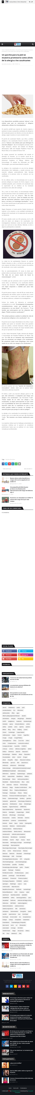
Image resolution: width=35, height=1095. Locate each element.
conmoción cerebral (23, 743)
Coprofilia (16, 746)
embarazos (13, 765)
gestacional (13, 801)
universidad (6, 928)
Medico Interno (18, 831)
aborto (4, 707)
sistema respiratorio (8, 908)
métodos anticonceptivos (18, 834)
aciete (18, 707)
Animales (5, 724)
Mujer (17, 840)
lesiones (5, 823)
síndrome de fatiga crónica (24, 900)
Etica (23, 782)
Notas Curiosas (17, 851)
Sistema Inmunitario (8, 906)
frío (30, 795)
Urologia (13, 928)
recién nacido (6, 886)
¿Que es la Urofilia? (16, 1063)
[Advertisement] (17, 22)
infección (5, 815)
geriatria (29, 798)
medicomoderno (7, 64)
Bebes (4, 729)
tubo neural (6, 925)
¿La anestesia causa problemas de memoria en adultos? (20, 686)
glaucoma (5, 804)
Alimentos (28, 718)
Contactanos (23, 1088)
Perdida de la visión (8, 873)
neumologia (6, 845)
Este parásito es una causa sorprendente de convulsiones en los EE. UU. (21, 694)
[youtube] (9, 658)
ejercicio (13, 762)
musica (23, 840)
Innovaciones (6, 817)
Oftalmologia (6, 856)
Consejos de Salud (7, 746)
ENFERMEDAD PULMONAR (9, 771)
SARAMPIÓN (6, 897)
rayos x (20, 884)
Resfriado (18, 889)
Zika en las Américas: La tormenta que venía (21, 1051)
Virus (8, 933)
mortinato (5, 840)
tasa (19, 914)
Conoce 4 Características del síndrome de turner (21, 1079)
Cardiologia (12, 732)
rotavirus (21, 892)
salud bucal (6, 895)
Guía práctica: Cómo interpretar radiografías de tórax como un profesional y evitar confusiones (20, 1008)
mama (21, 823)
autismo (28, 727)
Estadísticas (20, 776)
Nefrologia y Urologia (16, 842)
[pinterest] (9, 654)
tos (20, 917)
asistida (10, 727)
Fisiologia (5, 793)
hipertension (18, 809)
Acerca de (15, 1088)
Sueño (29, 911)
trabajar (5, 919)
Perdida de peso (19, 873)
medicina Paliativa (7, 831)
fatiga (11, 787)
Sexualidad (5, 900)
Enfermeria (5, 773)
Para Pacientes (6, 864)
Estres (13, 779)
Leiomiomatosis (22, 820)
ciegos (13, 735)
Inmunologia (21, 815)
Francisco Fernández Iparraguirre (18, 795)
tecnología (5, 917)
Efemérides (5, 762)
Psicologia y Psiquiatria (8, 881)
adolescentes (6, 713)
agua (18, 713)
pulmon (26, 881)
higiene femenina (13, 806)
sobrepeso (5, 911)
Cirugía (10, 738)
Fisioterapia (13, 793)
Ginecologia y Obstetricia (24, 801)
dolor (13, 757)
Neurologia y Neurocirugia (9, 848)
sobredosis (22, 908)
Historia (5, 812)
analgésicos (11, 721)
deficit (29, 749)
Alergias (13, 718)
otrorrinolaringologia (21, 862)
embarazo (5, 765)
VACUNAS (20, 928)
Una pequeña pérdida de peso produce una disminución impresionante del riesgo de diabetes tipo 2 (21, 489)
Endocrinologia (6, 768)
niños (4, 851)
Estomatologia (6, 779)
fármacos (5, 787)
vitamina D (14, 933)
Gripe (20, 804)
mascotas (5, 826)
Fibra (11, 790)
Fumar (4, 798)
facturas (16, 784)
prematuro (5, 878)
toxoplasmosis (27, 917)
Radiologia (13, 884)
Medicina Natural (17, 829)
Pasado (27, 867)
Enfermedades (21, 771)
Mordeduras (14, 837)
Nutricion (5, 853)
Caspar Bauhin (20, 732)
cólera (27, 740)
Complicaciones (12, 743)
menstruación (6, 834)
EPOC (4, 776)
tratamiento (26, 919)
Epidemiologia (21, 773)
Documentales (6, 757)
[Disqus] (17, 576)
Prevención (13, 878)
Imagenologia (20, 812)
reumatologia (27, 889)
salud (27, 892)
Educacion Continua (25, 760)
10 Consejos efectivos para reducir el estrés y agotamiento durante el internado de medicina (21, 999)
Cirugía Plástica (18, 738)
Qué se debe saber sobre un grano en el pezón (21, 1071)
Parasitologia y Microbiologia (10, 867)
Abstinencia (11, 707)
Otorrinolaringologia (8, 862)
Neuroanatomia (15, 845)
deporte (18, 751)
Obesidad (19, 853)
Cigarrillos (26, 735)
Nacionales (5, 842)
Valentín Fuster (6, 930)
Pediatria (17, 870)
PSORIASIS (19, 881)
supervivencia (12, 914)
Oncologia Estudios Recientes (10, 859)
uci (16, 925)
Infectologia (13, 815)
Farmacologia (23, 784)
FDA (30, 787)
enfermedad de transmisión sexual (21, 768)
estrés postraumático (23, 779)
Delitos (4, 751)
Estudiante (5, 782)
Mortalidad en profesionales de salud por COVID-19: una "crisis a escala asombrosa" (21, 955)
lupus (16, 823)
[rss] (25, 658)
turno (12, 925)
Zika (20, 933)
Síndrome (12, 900)
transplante (18, 919)
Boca (14, 729)
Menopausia (27, 831)
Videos (27, 930)
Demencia (11, 751)
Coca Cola (21, 740)
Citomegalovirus (7, 740)
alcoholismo (6, 718)
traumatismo (6, 922)
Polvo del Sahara (21, 875)
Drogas (25, 757)
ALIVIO (4, 721)
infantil (27, 812)
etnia (27, 782)
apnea (11, 724)
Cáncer (4, 732)
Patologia (10, 870)
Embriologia (21, 765)
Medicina (12, 826)
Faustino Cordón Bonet (21, 787)
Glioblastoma (13, 804)
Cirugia (4, 738)
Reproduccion (15, 886)
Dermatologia (6, 754)
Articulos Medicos (19, 724)
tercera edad (13, 917)
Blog (9, 729)
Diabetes (14, 754)
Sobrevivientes (14, 911)
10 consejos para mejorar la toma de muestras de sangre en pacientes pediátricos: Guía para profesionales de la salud (21, 1017)
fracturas (5, 795)
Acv (14, 710)
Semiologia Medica (21, 897)
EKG (18, 762)
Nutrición (12, 853)
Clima (14, 740)
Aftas (13, 713)
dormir (19, 757)
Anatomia (19, 721)
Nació (28, 840)
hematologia (27, 804)
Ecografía (10, 760)
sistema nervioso (19, 906)
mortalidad (22, 837)
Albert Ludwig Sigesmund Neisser (11, 716)
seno (29, 897)
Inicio (3, 50)
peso (27, 873)
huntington (11, 812)
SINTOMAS (13, 903)
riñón (16, 892)
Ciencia (19, 735)
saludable (24, 895)
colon (4, 743)
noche (9, 851)
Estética (27, 776)
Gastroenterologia (13, 798)
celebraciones (6, 735)
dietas (20, 754)
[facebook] (9, 650)
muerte (12, 840)
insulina (14, 817)
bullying (20, 729)
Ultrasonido (23, 925)
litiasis (10, 823)
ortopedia (26, 859)
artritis (28, 724)
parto (21, 867)
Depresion (25, 751)
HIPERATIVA (23, 806)
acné (23, 707)
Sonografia (23, 911)
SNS (16, 908)
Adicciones (20, 710)
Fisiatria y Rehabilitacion (21, 790)
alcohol (24, 716)
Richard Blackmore (7, 892)
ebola (4, 760)
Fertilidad (5, 790)
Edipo (16, 760)
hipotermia (27, 809)
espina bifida (11, 776)
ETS (3, 784)
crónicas (5, 749)
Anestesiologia (27, 721)
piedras (5, 875)
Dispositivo (27, 754)
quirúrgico (5, 884)
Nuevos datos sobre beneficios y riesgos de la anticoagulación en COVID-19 (20, 479)
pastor (4, 870)
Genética (22, 798)
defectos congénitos (20, 749)
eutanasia (9, 784)
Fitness (20, 793)
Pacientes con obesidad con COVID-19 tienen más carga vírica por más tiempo (21, 499)
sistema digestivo (22, 903)
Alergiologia (21, 718)
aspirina (21, 727)
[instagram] (25, 654)
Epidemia (12, 773)
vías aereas (20, 930)
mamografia (28, 823)
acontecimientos (7, 710)
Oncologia (19, 856)
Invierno (27, 817)
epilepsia (29, 773)
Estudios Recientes (10, 50)
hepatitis (5, 806)
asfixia (4, 727)
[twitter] (25, 650)
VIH (3, 933)
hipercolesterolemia (8, 809)
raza (25, 884)
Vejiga (13, 930)
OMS (13, 856)
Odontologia (27, 853)
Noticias (25, 851)
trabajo (11, 919)
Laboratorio (6, 820)
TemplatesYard (15, 1091)
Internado (20, 817)
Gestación (5, 801)
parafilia (14, 864)
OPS (21, 859)
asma (15, 727)
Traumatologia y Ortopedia (18, 922)
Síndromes (5, 903)
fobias (25, 793)
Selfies (12, 897)
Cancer (25, 729)
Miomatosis (6, 837)
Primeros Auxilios (22, 878)
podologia (11, 875)
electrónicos (24, 762)
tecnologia (25, 914)
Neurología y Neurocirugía (25, 848)
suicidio (5, 914)
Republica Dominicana (8, 889)
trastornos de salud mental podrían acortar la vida (21, 678)
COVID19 (24, 746)
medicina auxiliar (21, 826)
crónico (11, 749)
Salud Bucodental (15, 895)
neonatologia (27, 842)
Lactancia (13, 820)
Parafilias (21, 864)
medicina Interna (7, 829)
